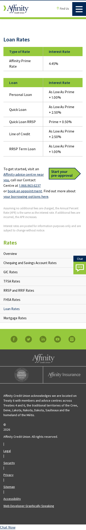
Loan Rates (11, 309)
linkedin (43, 339)
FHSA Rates (11, 299)
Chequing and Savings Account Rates (30, 263)
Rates (10, 242)
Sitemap (9, 487)
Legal (7, 451)
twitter (28, 339)
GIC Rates (10, 272)
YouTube (57, 339)
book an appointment (25, 191)
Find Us (64, 9)
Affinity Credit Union (43, 357)
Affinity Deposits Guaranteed (21, 374)
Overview (10, 253)
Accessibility (12, 499)
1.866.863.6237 (30, 185)
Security (9, 463)
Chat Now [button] (7, 527)
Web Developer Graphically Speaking (28, 506)
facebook (14, 339)
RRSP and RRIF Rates (18, 290)
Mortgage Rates (15, 318)
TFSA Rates (11, 281)
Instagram (72, 339)
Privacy (8, 475)
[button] (79, 265)
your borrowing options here (25, 196)
